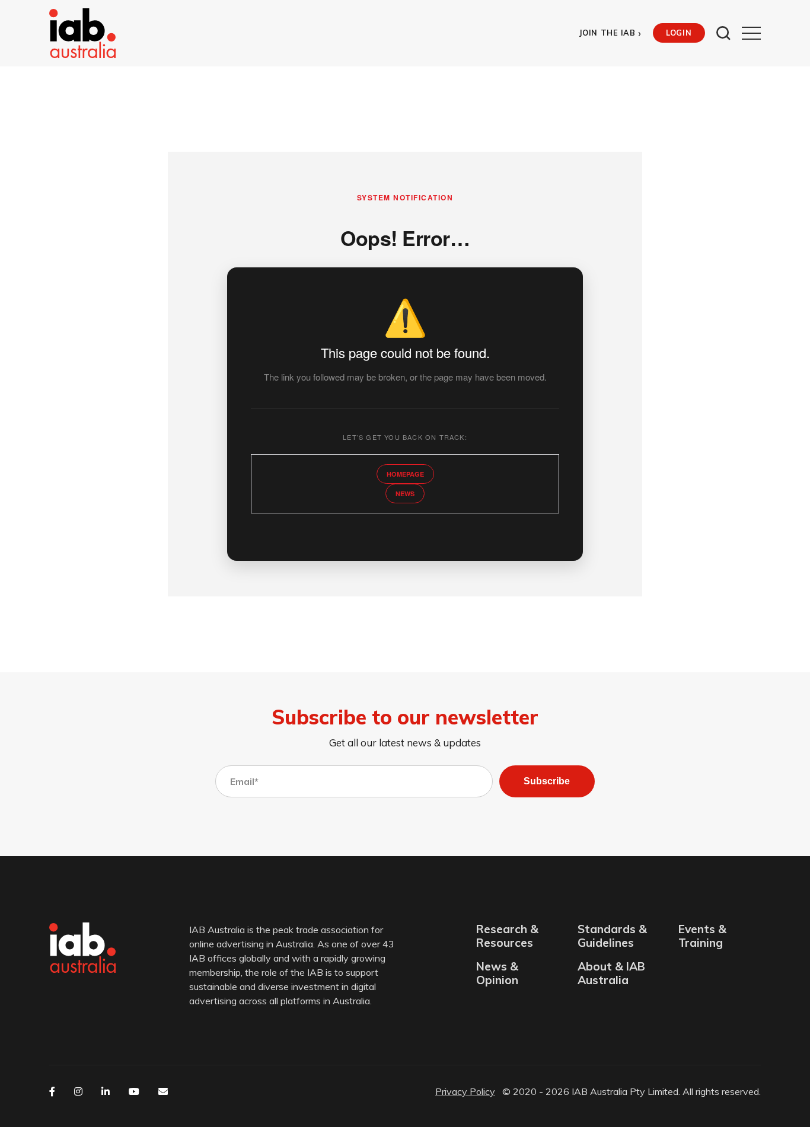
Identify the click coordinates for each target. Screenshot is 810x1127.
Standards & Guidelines (612, 936)
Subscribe (547, 781)
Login (678, 32)
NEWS (405, 493)
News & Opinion (497, 973)
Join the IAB (610, 33)
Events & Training (702, 936)
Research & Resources (507, 936)
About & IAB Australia (611, 973)
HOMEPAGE (405, 474)
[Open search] (723, 33)
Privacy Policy (465, 1091)
